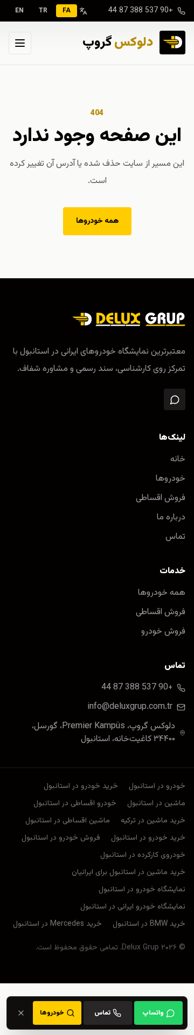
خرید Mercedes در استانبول (57, 924)
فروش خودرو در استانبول (61, 838)
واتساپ (153, 1013)
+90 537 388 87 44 (140, 10)
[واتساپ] (174, 399)
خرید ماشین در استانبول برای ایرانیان (128, 872)
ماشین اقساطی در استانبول (67, 820)
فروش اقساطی (160, 498)
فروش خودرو (163, 631)
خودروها (170, 479)
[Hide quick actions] (21, 1013)
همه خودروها (97, 221)
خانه (177, 459)
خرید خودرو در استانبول (81, 786)
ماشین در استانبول (156, 803)
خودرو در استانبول (157, 786)
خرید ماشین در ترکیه (153, 820)
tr (43, 11)
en (19, 11)
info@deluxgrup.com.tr (129, 707)
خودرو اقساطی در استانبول (74, 803)
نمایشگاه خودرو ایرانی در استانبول (132, 907)
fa (67, 11)
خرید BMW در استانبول (149, 924)
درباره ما (171, 517)
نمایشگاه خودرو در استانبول (142, 889)
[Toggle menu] (20, 43)
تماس (175, 537)
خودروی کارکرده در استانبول (142, 855)
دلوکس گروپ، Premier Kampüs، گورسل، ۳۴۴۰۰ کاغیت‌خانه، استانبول (103, 733)
